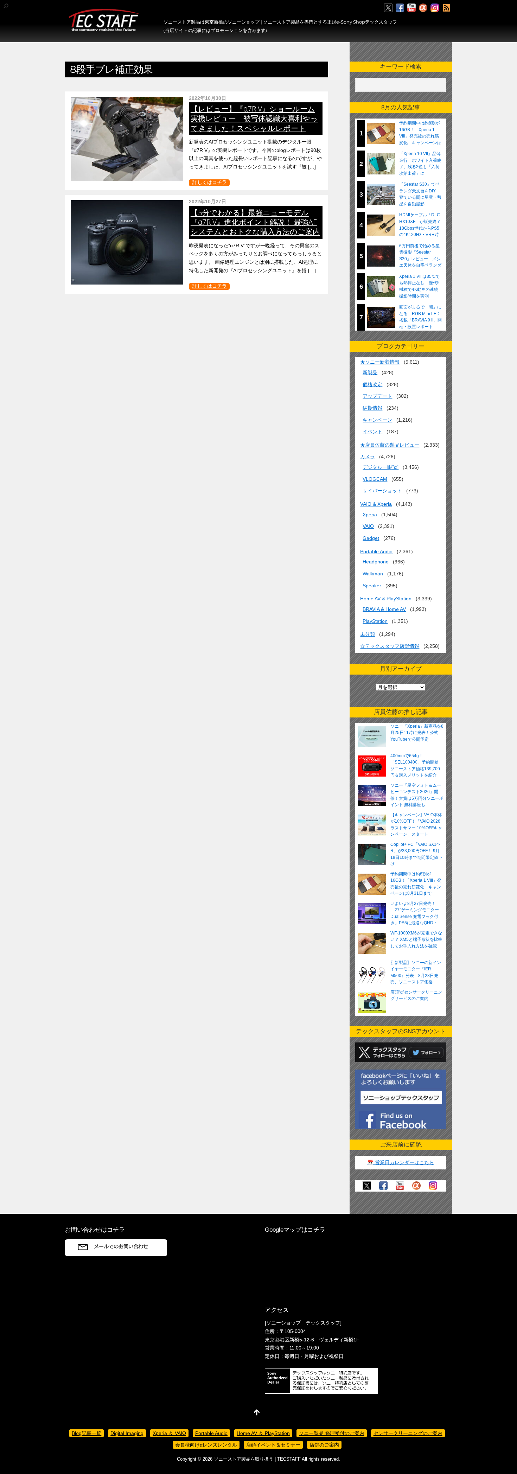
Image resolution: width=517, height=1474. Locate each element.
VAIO (368, 526)
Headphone (376, 561)
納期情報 (372, 408)
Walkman (373, 573)
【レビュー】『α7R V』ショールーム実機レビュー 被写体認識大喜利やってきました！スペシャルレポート (254, 118)
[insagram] (434, 8)
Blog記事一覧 (86, 1433)
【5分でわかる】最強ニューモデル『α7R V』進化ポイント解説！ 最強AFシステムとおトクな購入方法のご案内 (255, 222)
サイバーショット (382, 490)
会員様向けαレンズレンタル (206, 1445)
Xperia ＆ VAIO (169, 1433)
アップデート (377, 396)
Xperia (370, 514)
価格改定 (372, 384)
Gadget (371, 538)
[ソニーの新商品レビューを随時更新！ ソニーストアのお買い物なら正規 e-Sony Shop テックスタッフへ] (103, 28)
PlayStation (375, 621)
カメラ (367, 456)
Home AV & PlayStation (385, 598)
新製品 (370, 372)
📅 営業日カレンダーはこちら (401, 1162)
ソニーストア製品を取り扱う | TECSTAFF (257, 1459)
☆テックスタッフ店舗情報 (389, 646)
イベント (372, 431)
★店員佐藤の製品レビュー (389, 445)
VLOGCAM (375, 479)
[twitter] (388, 8)
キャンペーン (377, 420)
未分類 (367, 634)
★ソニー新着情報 (380, 362)
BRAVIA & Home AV (384, 609)
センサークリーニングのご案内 (408, 1433)
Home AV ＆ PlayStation (263, 1433)
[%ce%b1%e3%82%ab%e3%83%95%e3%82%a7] (423, 8)
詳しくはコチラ (209, 182)
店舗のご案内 (324, 1445)
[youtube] (411, 8)
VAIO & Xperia (376, 504)
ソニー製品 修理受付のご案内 (331, 1433)
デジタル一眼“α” (380, 467)
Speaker (372, 585)
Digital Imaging (126, 1433)
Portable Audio (376, 551)
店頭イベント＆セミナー (273, 1445)
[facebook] (400, 8)
